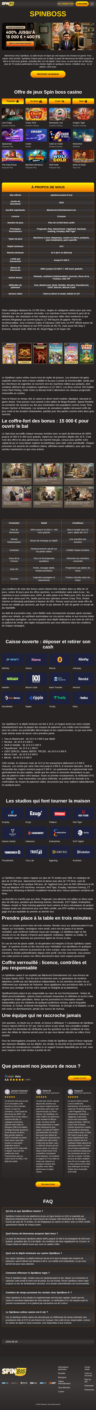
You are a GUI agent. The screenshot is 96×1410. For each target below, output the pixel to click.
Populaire (11, 101)
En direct (34, 101)
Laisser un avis (79, 1078)
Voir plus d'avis (48, 1184)
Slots (81, 101)
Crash (58, 101)
